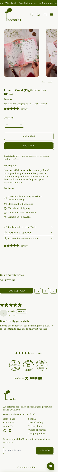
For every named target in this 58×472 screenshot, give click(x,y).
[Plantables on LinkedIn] (10, 430)
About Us (8, 426)
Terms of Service (37, 429)
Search (32, 418)
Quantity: (9, 117)
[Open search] (37, 290)
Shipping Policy (36, 433)
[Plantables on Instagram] (4, 430)
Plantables (31, 467)
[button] (38, 14)
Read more (9, 188)
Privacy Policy (36, 426)
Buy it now (28, 145)
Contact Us (9, 422)
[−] (7, 124)
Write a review (17, 290)
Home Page (9, 418)
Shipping (21, 104)
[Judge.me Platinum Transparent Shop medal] (14, 365)
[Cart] (45, 14)
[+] (21, 124)
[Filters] (45, 290)
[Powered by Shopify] (31, 14)
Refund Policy (35, 422)
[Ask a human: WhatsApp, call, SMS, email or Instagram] (50, 466)
